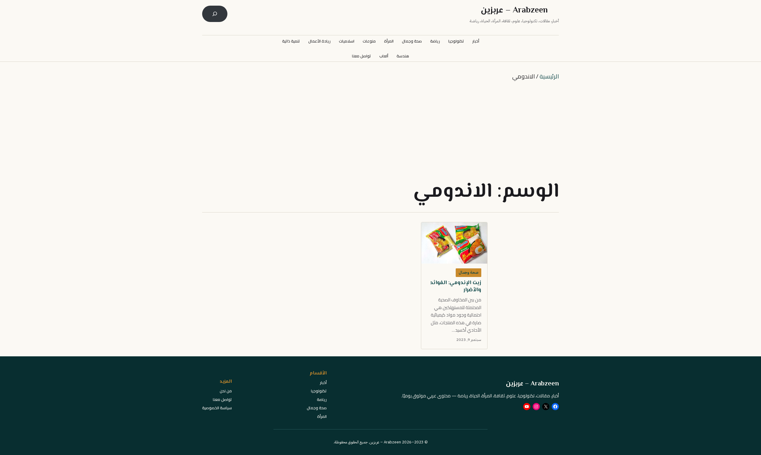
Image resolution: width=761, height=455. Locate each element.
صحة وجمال (468, 272)
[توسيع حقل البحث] (214, 14)
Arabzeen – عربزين (514, 10)
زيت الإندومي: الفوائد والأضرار (455, 286)
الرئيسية (549, 76)
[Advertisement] (380, 130)
